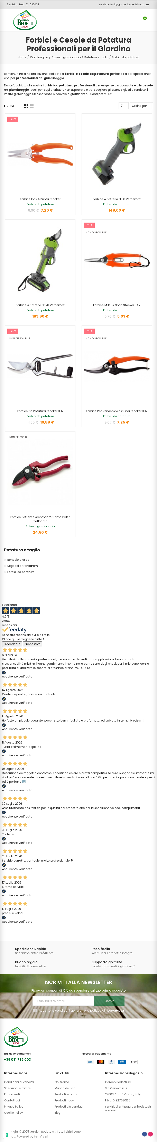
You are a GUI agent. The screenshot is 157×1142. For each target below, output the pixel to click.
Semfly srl (41, 1136)
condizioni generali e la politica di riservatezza (89, 1010)
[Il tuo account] (151, 20)
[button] (21, 4)
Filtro (9, 106)
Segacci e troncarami (22, 566)
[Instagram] (150, 1134)
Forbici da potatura (40, 204)
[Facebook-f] (144, 1134)
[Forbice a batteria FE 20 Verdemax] (40, 260)
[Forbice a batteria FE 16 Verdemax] (117, 154)
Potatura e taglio (22, 550)
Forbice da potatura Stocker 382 (40, 411)
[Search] (136, 20)
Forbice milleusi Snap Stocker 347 (116, 305)
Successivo (32, 644)
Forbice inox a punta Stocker (40, 199)
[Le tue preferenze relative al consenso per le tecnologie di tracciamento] (7, 1135)
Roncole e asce (18, 560)
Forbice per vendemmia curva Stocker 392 (116, 411)
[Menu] (6, 20)
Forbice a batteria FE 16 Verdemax (117, 199)
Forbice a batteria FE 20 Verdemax (40, 305)
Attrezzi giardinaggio (40, 526)
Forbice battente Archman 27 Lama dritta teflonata (40, 519)
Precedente (12, 644)
